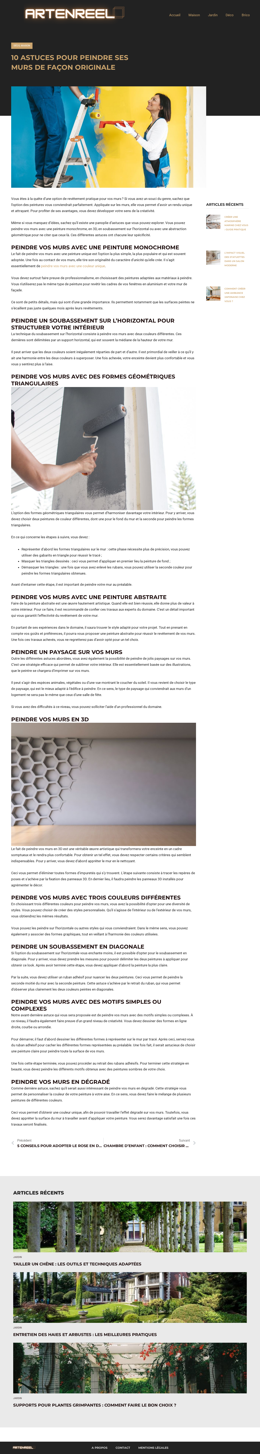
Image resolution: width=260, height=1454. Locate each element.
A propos (99, 1448)
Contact (123, 1448)
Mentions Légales (153, 1448)
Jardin (213, 15)
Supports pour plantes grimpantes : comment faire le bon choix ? (95, 1405)
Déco (230, 15)
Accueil (174, 15)
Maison (194, 15)
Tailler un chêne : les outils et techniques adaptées (77, 1264)
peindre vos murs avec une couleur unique (73, 266)
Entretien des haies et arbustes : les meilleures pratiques (85, 1334)
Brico (246, 15)
